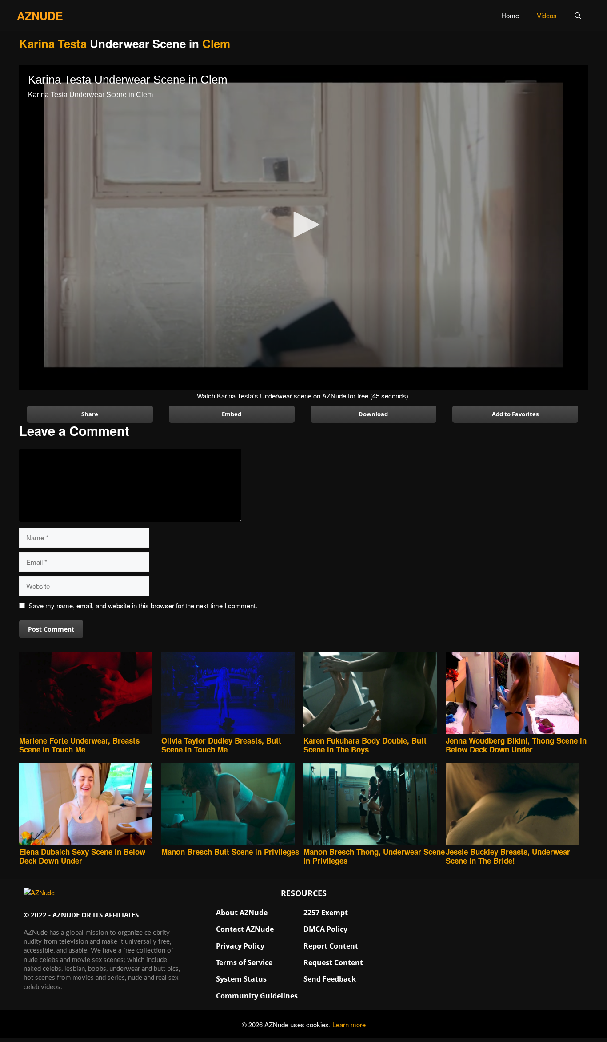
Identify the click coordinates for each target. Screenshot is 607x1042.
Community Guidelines (257, 996)
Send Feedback (330, 979)
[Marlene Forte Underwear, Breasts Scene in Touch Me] (90, 694)
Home (510, 15)
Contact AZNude (245, 929)
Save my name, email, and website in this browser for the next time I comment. (142, 605)
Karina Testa (53, 43)
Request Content (333, 962)
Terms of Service (244, 962)
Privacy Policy (240, 946)
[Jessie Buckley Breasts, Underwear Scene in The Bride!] (517, 805)
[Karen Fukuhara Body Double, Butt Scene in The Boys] (375, 694)
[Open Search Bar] (578, 15)
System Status (241, 979)
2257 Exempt (326, 912)
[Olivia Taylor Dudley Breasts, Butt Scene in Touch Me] (232, 694)
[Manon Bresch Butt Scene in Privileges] (232, 805)
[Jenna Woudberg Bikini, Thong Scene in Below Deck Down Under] (517, 694)
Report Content (331, 946)
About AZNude (242, 912)
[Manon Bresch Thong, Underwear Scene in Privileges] (375, 805)
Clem (216, 43)
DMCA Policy (325, 929)
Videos (547, 15)
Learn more (349, 1024)
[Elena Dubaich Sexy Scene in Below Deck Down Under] (90, 805)
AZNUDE (40, 16)
